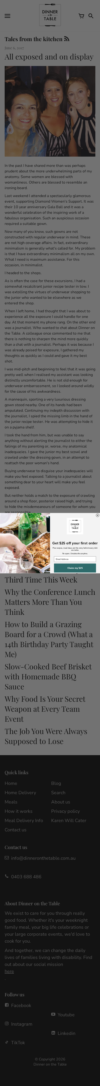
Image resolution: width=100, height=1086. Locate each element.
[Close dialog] (97, 515)
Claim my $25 (75, 567)
